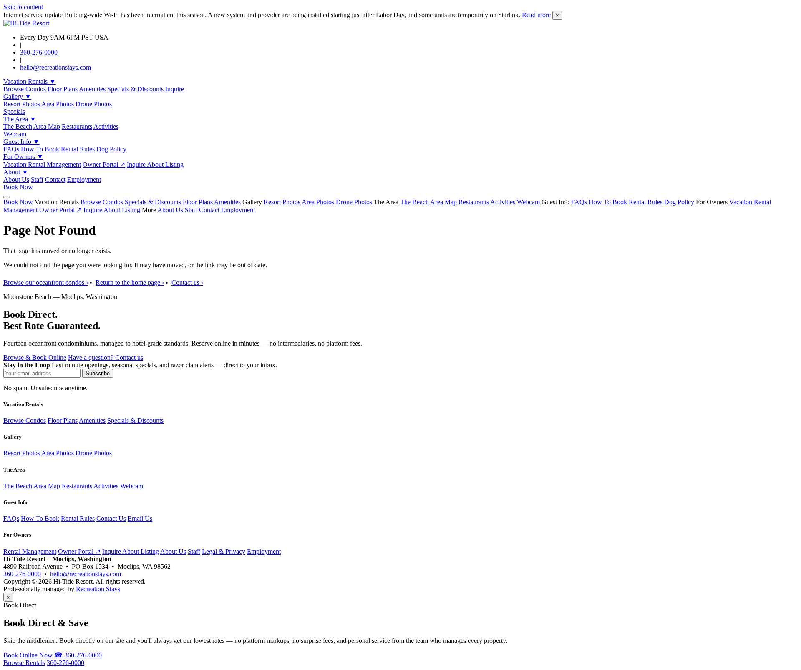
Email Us (140, 518)
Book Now (18, 187)
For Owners (23, 156)
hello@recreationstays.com (55, 67)
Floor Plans (63, 89)
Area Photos (57, 104)
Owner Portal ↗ (104, 164)
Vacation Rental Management (42, 164)
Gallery (17, 96)
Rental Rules (78, 149)
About (15, 172)
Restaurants (77, 126)
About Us (16, 179)
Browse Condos (24, 89)
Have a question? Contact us (105, 357)
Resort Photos (21, 104)
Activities (105, 126)
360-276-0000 (39, 52)
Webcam (14, 134)
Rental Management (29, 551)
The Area (19, 119)
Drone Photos (94, 104)
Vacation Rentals (29, 81)
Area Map (46, 126)
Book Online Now (28, 655)
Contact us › (187, 282)
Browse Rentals (24, 662)
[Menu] (6, 197)
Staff (37, 179)
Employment (84, 179)
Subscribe (98, 373)
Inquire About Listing (155, 164)
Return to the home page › (130, 282)
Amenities (92, 89)
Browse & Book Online (34, 357)
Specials (14, 111)
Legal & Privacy (223, 551)
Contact (55, 179)
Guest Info (21, 141)
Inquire (174, 89)
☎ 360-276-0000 (78, 655)
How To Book (40, 149)
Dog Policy (111, 149)
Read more (536, 14)
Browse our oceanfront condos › (45, 282)
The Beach (17, 126)
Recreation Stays (98, 588)
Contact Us (111, 518)
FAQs (11, 149)
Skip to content (23, 6)
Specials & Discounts (135, 89)
